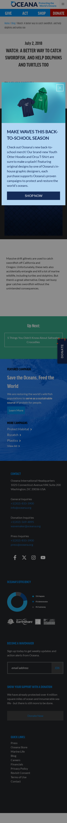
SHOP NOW (33, 196)
